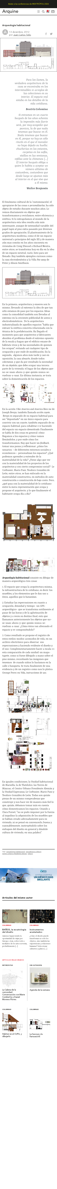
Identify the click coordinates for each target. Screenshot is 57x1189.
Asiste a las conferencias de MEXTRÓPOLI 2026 (28, 4)
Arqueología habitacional (15, 852)
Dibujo (30, 854)
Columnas (6, 925)
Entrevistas (7, 965)
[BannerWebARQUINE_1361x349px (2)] (28, 881)
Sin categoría (36, 965)
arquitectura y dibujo (33, 852)
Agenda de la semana (40, 990)
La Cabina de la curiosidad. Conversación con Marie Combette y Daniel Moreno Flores (13, 995)
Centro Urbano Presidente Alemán (14, 854)
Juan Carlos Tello (22, 34)
